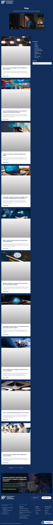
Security (36, 52)
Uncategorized (38, 53)
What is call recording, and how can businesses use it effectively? (15, 241)
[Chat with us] (47, 524)
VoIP (36, 54)
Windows (37, 57)
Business (37, 45)
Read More (5, 76)
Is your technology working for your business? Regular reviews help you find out (15, 111)
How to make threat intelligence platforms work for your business (15, 370)
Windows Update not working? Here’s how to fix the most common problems (15, 284)
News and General (39, 50)
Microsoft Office (38, 49)
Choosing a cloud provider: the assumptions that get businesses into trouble (15, 327)
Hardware (37, 47)
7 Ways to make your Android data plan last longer (14, 154)
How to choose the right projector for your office (15, 412)
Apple (36, 43)
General (36, 46)
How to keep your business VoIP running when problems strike (14, 455)
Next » (21, 467)
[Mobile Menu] (51, 2)
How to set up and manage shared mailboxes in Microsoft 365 (15, 68)
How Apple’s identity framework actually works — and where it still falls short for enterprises (16, 198)
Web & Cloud (37, 56)
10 (19, 467)
